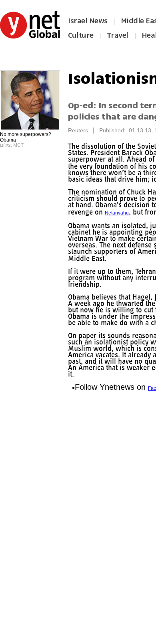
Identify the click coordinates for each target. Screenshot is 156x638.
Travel (117, 35)
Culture (81, 35)
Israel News (88, 20)
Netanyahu (117, 213)
